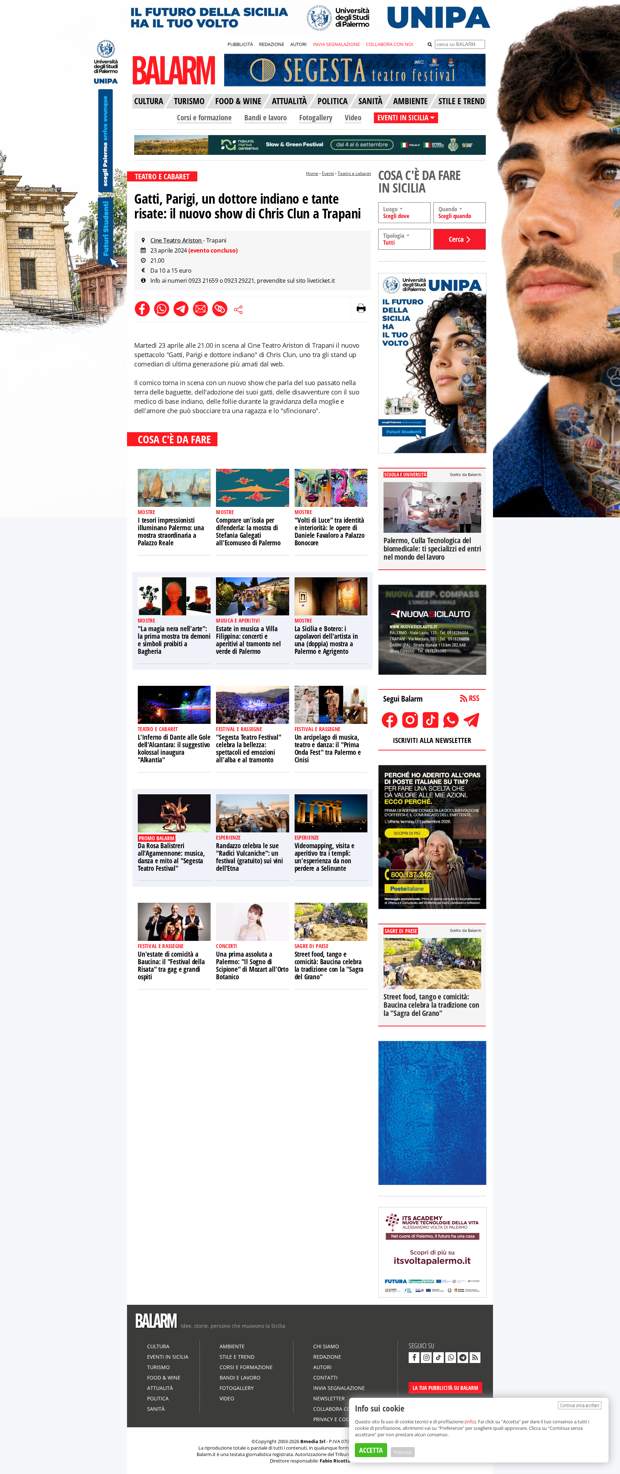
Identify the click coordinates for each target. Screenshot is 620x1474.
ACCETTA (371, 1450)
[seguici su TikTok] (438, 1357)
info (470, 1421)
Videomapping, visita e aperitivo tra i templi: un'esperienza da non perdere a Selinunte (325, 857)
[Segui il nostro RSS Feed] (475, 1357)
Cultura (158, 1346)
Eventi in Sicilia (167, 1356)
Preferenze (403, 1452)
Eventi (328, 173)
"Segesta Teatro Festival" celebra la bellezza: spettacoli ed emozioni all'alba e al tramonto (248, 748)
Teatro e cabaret (354, 173)
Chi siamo (326, 1346)
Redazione (327, 1356)
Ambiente (232, 1346)
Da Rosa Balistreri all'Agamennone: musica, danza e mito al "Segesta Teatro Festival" (171, 857)
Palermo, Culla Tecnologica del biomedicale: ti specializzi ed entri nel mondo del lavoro (432, 548)
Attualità (160, 1388)
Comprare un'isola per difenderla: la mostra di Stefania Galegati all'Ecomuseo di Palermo (248, 531)
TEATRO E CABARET (162, 176)
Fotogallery (315, 117)
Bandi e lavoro (265, 117)
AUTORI (298, 44)
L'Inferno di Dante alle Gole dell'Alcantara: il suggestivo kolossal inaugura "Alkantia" (174, 748)
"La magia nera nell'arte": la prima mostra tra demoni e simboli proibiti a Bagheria (174, 640)
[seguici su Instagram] (426, 1357)
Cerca (456, 239)
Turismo (158, 1367)
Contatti (325, 1377)
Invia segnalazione (339, 1388)
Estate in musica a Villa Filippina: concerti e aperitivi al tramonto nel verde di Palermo (248, 640)
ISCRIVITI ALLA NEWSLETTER (432, 740)
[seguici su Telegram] (462, 1357)
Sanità (156, 1408)
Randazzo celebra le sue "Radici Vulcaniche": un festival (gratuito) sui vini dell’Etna (249, 857)
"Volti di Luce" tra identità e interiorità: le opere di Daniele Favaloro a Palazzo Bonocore (330, 531)
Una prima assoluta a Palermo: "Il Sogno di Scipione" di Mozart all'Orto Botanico (252, 965)
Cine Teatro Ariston (176, 240)
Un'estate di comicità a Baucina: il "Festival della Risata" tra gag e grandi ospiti (171, 965)
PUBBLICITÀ (240, 44)
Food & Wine (163, 1377)
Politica (158, 1398)
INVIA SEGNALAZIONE (336, 44)
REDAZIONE (271, 44)
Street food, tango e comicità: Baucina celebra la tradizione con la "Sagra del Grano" (329, 965)
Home (312, 173)
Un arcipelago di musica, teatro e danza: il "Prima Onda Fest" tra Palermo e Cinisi (328, 748)
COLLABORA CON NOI (389, 44)
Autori (322, 1367)
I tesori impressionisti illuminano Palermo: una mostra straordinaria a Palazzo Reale (171, 531)
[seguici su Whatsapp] (450, 1357)
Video (353, 117)
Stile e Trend (237, 1356)
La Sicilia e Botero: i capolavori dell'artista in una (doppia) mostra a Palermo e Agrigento (326, 640)
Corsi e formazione (204, 117)
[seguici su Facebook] (414, 1357)
